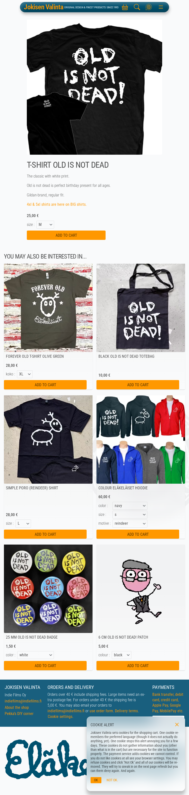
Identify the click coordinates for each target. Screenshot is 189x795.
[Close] (177, 724)
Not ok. (112, 780)
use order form (101, 711)
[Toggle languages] (149, 7)
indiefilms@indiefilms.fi (23, 701)
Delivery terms (126, 711)
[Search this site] (137, 7)
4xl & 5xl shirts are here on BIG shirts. (57, 204)
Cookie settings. (60, 716)
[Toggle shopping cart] (125, 7)
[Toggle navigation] (161, 7)
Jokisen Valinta (43, 7)
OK (96, 780)
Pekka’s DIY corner (19, 713)
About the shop (17, 707)
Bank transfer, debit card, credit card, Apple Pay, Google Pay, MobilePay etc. (167, 702)
